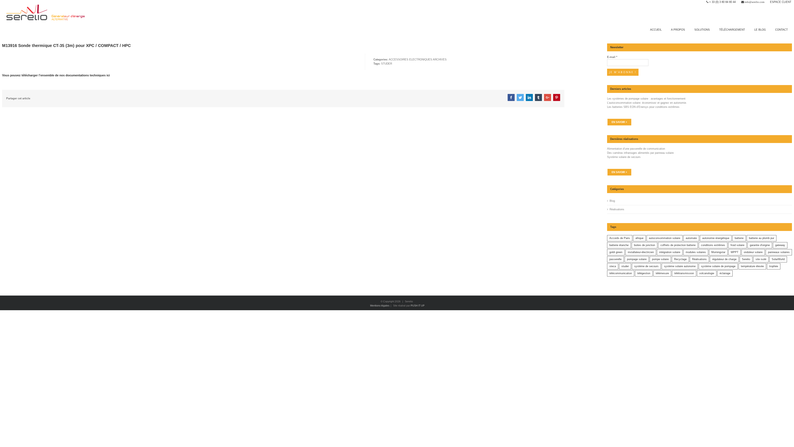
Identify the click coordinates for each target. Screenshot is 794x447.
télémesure (662, 273)
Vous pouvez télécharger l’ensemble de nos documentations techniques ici (56, 75)
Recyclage (680, 259)
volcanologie (706, 273)
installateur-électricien (641, 252)
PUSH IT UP (418, 305)
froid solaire (737, 245)
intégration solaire (669, 252)
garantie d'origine (760, 245)
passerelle (615, 259)
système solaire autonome (680, 266)
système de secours (646, 266)
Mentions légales (379, 305)
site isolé (761, 259)
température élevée (752, 266)
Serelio (746, 259)
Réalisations (617, 209)
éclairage (725, 273)
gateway (780, 245)
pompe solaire (660, 259)
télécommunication (620, 273)
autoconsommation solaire (664, 238)
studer (625, 266)
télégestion (643, 273)
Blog (612, 200)
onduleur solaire (753, 252)
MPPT (734, 252)
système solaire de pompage (718, 266)
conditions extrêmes (713, 245)
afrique (639, 238)
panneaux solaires (779, 252)
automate (691, 238)
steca (612, 266)
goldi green (615, 252)
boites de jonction (644, 245)
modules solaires (696, 252)
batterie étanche (619, 245)
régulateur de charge (724, 259)
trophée (773, 266)
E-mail (612, 57)
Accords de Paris (619, 238)
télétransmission (684, 273)
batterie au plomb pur (761, 238)
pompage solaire (637, 259)
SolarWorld (778, 259)
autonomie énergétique (715, 238)
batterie (739, 238)
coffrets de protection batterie (678, 245)
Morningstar (718, 252)
